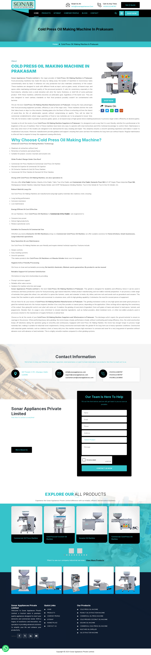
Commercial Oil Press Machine (91, 616)
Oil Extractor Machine (89, 633)
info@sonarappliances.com (82, 6)
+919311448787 (116, 372)
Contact (94, 13)
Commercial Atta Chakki (81, 182)
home (55, 44)
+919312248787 (109, 6)
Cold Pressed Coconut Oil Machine (93, 619)
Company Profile (71, 13)
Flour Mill (131, 182)
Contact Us (52, 626)
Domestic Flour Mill (98, 182)
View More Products (95, 560)
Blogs (84, 13)
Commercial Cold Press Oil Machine (93, 626)
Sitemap (57, 13)
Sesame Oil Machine (54, 538)
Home (36, 13)
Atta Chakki (26, 182)
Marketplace (52, 623)
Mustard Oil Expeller (119, 538)
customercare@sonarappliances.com (79, 377)
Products (46, 13)
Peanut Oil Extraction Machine (92, 613)
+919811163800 (116, 377)
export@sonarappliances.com (76, 375)
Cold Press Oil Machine (89, 609)
